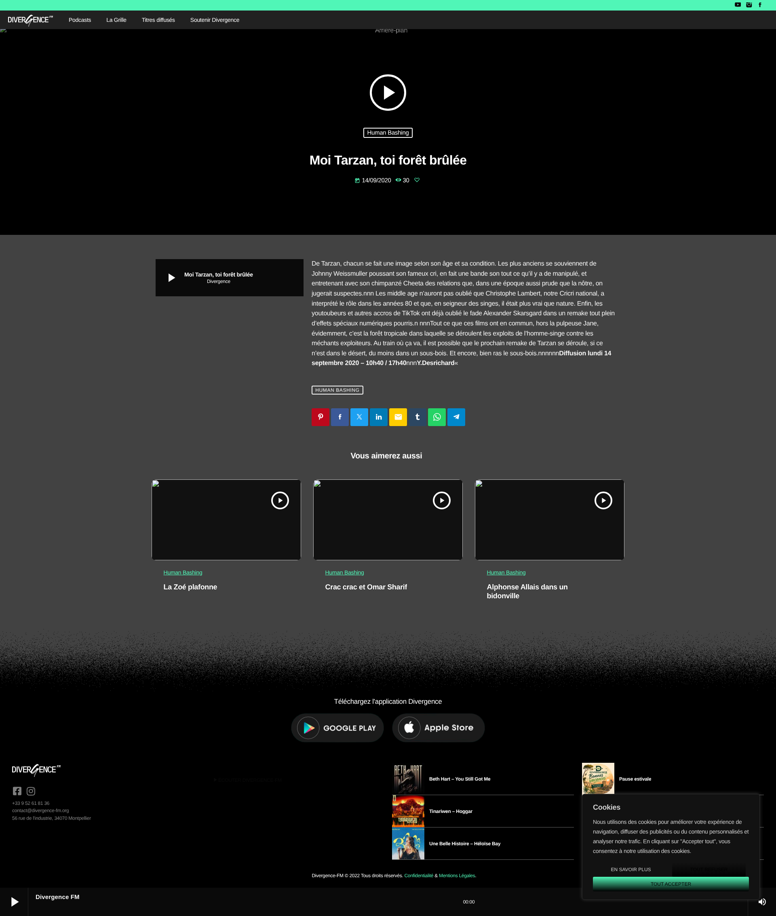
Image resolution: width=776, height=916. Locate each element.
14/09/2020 (373, 180)
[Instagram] (749, 5)
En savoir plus (631, 869)
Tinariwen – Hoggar (450, 811)
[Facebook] (760, 5)
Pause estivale (635, 779)
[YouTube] (738, 5)
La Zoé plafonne (190, 587)
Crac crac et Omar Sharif (366, 587)
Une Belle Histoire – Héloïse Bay (464, 843)
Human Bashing (388, 132)
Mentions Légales (457, 875)
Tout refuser (709, 869)
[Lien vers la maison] (30, 20)
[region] (671, 847)
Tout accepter (671, 884)
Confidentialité (418, 875)
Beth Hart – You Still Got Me (460, 779)
